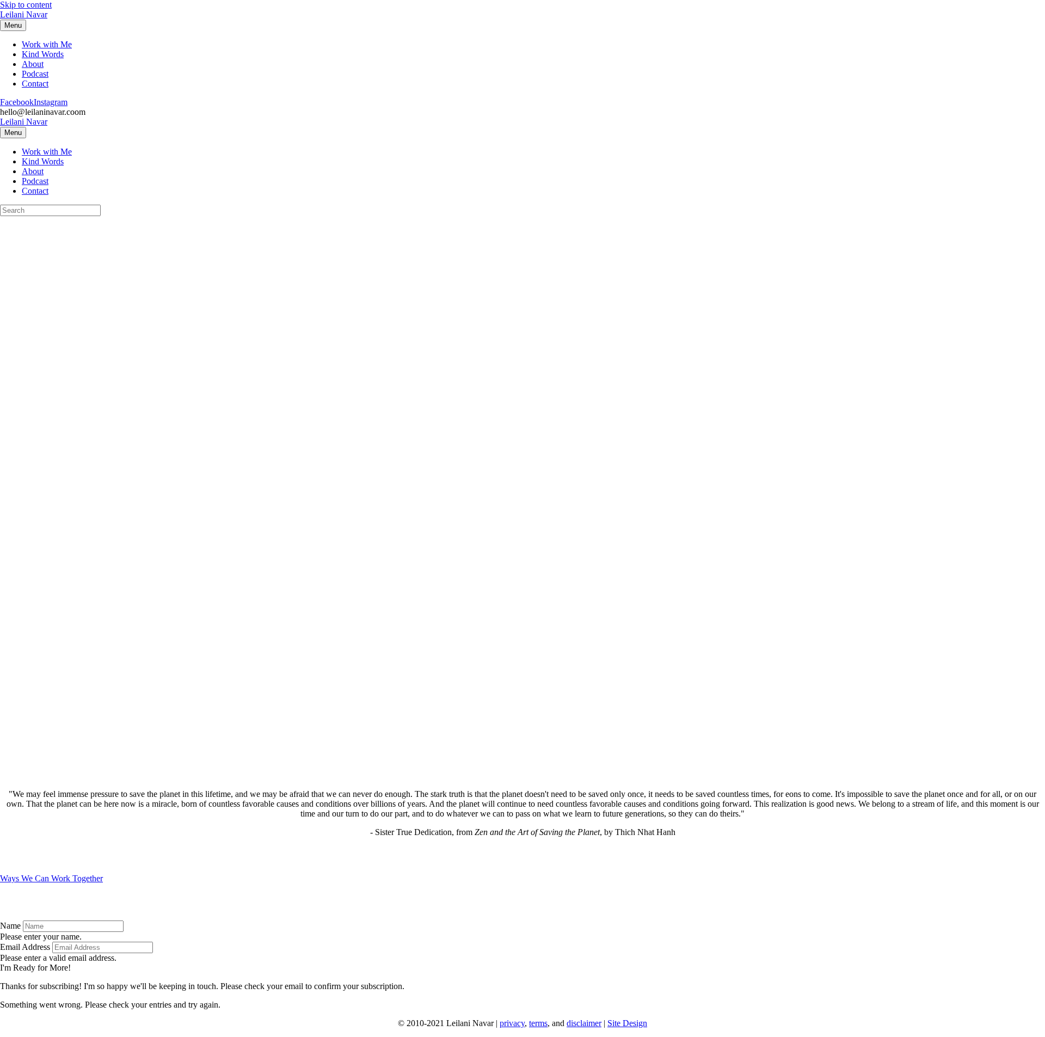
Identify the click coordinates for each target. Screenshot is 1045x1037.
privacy (512, 1023)
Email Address (25, 947)
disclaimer (584, 1023)
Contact (35, 83)
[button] (35, 967)
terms (538, 1023)
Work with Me (47, 44)
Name (10, 925)
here (166, 300)
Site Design (627, 1023)
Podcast (35, 73)
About (33, 64)
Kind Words (43, 54)
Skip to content (26, 4)
